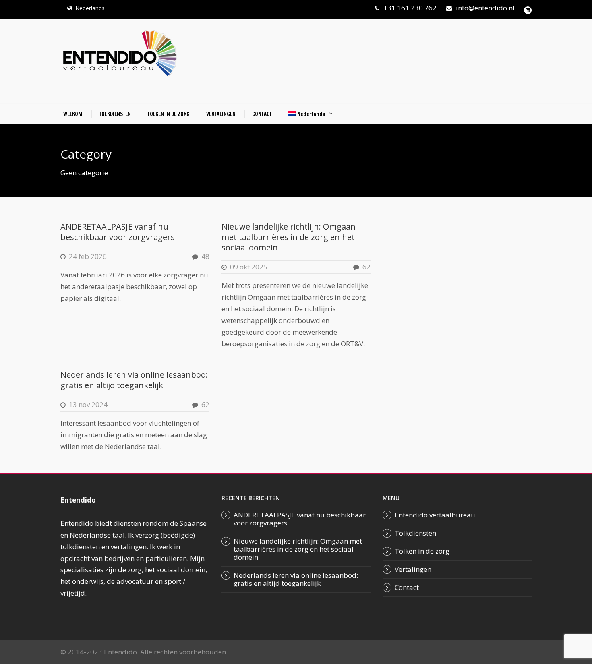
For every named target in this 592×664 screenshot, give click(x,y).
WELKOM (73, 114)
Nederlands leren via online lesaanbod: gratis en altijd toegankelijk (134, 380)
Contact (407, 587)
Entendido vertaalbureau (435, 514)
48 (205, 256)
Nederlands (90, 8)
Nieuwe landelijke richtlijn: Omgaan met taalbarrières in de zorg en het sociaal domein (288, 237)
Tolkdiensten (415, 533)
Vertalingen (413, 569)
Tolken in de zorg (422, 551)
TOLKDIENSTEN (115, 114)
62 (366, 266)
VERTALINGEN (221, 114)
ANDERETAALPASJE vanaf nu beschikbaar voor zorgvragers (117, 231)
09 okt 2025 (248, 266)
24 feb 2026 (88, 256)
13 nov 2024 (88, 404)
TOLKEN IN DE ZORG (168, 114)
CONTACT (262, 114)
